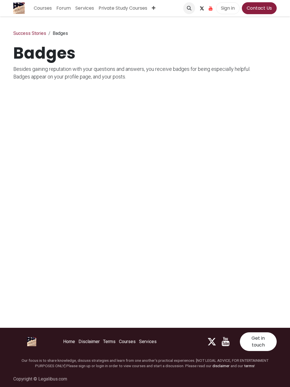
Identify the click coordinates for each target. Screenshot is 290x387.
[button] (189, 8)
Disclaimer (89, 341)
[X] (201, 8)
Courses (127, 341)
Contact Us (259, 8)
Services (148, 341)
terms (249, 365)
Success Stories (29, 33)
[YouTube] (211, 8)
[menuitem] (42, 8)
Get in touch (258, 341)
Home (69, 341)
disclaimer (221, 365)
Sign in (228, 8)
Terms (109, 341)
